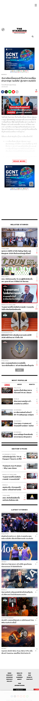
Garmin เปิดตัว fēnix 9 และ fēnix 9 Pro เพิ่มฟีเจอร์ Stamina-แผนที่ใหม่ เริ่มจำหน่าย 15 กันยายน (17, 652)
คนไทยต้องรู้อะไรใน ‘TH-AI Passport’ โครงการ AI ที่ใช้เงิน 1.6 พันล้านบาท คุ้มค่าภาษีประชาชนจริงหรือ (12, 458)
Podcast (9, 675)
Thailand (5, 249)
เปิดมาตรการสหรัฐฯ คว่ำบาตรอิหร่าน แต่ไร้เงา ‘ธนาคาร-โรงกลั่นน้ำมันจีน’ (23, 402)
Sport (4, 562)
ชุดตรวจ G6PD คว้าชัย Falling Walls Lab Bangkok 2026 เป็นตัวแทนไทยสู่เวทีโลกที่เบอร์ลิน (16, 252)
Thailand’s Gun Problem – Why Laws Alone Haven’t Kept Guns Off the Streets (11, 467)
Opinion (9, 677)
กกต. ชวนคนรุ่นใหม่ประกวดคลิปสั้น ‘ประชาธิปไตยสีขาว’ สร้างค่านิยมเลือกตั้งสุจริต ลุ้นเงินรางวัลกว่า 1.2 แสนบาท (18, 364)
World (4, 74)
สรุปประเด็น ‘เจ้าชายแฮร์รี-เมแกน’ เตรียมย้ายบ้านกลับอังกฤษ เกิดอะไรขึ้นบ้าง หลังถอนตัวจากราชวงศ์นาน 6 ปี (12, 488)
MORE (19, 370)
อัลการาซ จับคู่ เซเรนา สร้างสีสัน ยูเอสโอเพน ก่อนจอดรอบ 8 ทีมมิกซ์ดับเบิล (17, 565)
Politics (5, 277)
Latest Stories (19, 510)
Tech (14, 454)
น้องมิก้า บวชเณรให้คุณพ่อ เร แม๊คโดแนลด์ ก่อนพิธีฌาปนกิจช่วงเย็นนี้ (18, 621)
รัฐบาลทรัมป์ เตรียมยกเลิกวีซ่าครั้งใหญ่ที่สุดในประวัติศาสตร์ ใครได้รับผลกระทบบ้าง (17, 593)
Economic (18, 410)
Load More (20, 657)
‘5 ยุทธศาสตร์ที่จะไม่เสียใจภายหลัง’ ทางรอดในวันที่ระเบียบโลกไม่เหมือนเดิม (18, 308)
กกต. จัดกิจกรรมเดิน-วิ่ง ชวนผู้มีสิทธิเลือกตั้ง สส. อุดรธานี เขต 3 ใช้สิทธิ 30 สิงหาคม (17, 280)
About (19, 679)
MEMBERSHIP (19, 689)
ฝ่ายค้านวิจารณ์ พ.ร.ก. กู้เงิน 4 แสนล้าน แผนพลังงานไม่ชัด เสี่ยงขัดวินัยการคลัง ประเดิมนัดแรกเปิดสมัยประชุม (17, 537)
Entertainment (8, 618)
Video (19, 675)
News (9, 673)
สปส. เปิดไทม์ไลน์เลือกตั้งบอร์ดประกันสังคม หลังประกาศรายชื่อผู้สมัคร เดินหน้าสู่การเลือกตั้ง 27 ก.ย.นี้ (11, 499)
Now (29, 675)
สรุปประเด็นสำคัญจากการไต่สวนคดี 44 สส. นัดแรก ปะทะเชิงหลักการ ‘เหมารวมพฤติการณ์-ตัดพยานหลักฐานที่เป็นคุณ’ (23, 391)
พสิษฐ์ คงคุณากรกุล (10, 85)
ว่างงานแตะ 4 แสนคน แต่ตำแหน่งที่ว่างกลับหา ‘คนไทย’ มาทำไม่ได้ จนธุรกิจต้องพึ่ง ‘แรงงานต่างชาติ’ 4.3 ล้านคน (24, 424)
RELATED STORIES (19, 224)
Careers (19, 677)
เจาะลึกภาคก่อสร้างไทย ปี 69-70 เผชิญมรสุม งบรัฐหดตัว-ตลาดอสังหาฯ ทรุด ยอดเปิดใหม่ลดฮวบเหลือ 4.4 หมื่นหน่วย (24, 413)
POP (10, 333)
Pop (29, 673)
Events (29, 677)
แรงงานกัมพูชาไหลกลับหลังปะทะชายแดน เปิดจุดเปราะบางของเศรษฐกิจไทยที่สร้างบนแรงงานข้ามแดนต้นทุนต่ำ (23, 435)
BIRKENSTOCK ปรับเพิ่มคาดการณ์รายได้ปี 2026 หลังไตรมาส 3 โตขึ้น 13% (16, 336)
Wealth (19, 673)
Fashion (5, 333)
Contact (29, 679)
